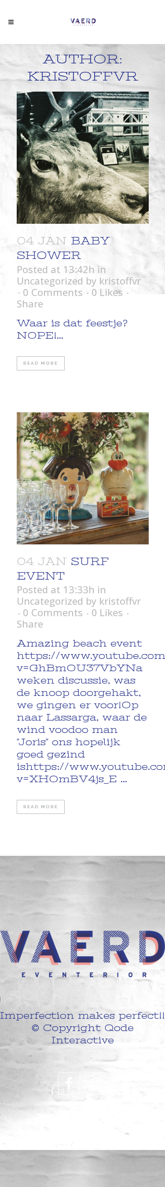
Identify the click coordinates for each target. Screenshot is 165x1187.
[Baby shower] (83, 158)
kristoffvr (120, 280)
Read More (40, 363)
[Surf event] (83, 478)
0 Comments (53, 292)
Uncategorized (50, 280)
